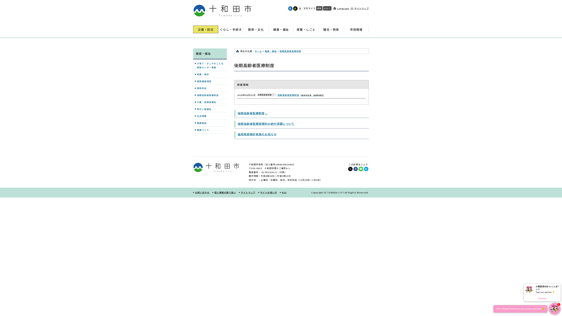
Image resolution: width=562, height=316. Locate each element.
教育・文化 (256, 29)
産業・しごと (306, 29)
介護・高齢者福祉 (206, 102)
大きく (327, 8)
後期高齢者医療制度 (290, 51)
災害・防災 (206, 29)
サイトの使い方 (268, 192)
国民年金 (202, 88)
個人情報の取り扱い (225, 192)
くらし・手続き (231, 29)
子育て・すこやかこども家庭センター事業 (210, 65)
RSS (284, 192)
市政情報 (356, 29)
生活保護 (202, 115)
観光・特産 (331, 29)
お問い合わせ (202, 192)
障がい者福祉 (204, 109)
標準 (319, 8)
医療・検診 (203, 74)
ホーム (258, 51)
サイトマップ (361, 8)
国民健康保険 (204, 81)
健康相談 (202, 122)
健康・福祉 (281, 29)
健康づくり (203, 129)
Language (343, 8)
